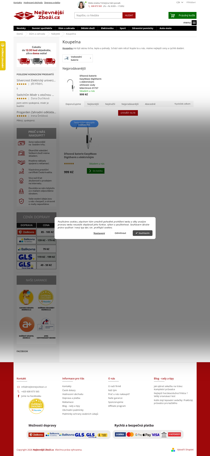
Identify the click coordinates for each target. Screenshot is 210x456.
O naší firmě (114, 386)
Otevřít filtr (128, 112)
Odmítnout (120, 233)
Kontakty (18, 2)
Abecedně (150, 104)
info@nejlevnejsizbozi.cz (34, 386)
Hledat (129, 15)
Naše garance (115, 398)
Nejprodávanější (130, 104)
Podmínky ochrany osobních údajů (80, 413)
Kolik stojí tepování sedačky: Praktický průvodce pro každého (173, 402)
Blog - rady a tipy (71, 405)
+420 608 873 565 (30, 391)
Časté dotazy (69, 390)
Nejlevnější (93, 104)
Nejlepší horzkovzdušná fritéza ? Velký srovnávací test (171, 395)
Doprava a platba (52, 2)
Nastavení (99, 233)
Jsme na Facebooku (31, 395)
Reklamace (68, 402)
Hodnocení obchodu (33, 2)
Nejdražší (110, 104)
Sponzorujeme (115, 402)
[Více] (190, 22)
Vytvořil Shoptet (185, 449)
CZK (178, 2)
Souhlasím (144, 233)
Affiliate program (117, 405)
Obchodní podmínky (72, 409)
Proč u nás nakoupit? (119, 394)
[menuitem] (21, 28)
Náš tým (112, 390)
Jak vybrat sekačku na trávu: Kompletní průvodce (168, 388)
